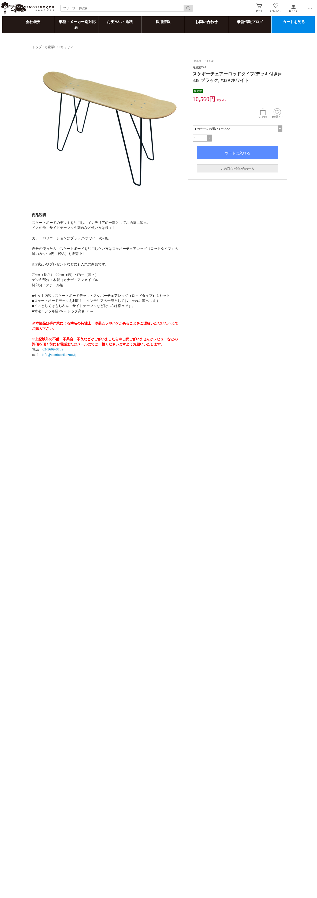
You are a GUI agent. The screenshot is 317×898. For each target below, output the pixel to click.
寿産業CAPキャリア (59, 47)
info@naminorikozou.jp (59, 355)
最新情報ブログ (250, 22)
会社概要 (33, 22)
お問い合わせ (206, 22)
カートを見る (294, 22)
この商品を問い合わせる (237, 168)
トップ (37, 47)
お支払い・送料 (120, 22)
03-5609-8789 (52, 349)
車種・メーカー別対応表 (77, 24)
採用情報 (163, 22)
